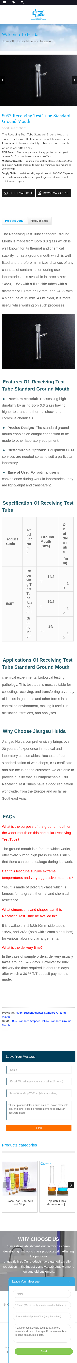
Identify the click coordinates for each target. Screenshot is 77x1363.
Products (17, 41)
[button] (74, 80)
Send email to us (21, 193)
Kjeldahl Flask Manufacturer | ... (57, 1202)
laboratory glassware (38, 41)
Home (5, 41)
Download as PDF (56, 193)
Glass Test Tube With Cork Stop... (20, 1202)
